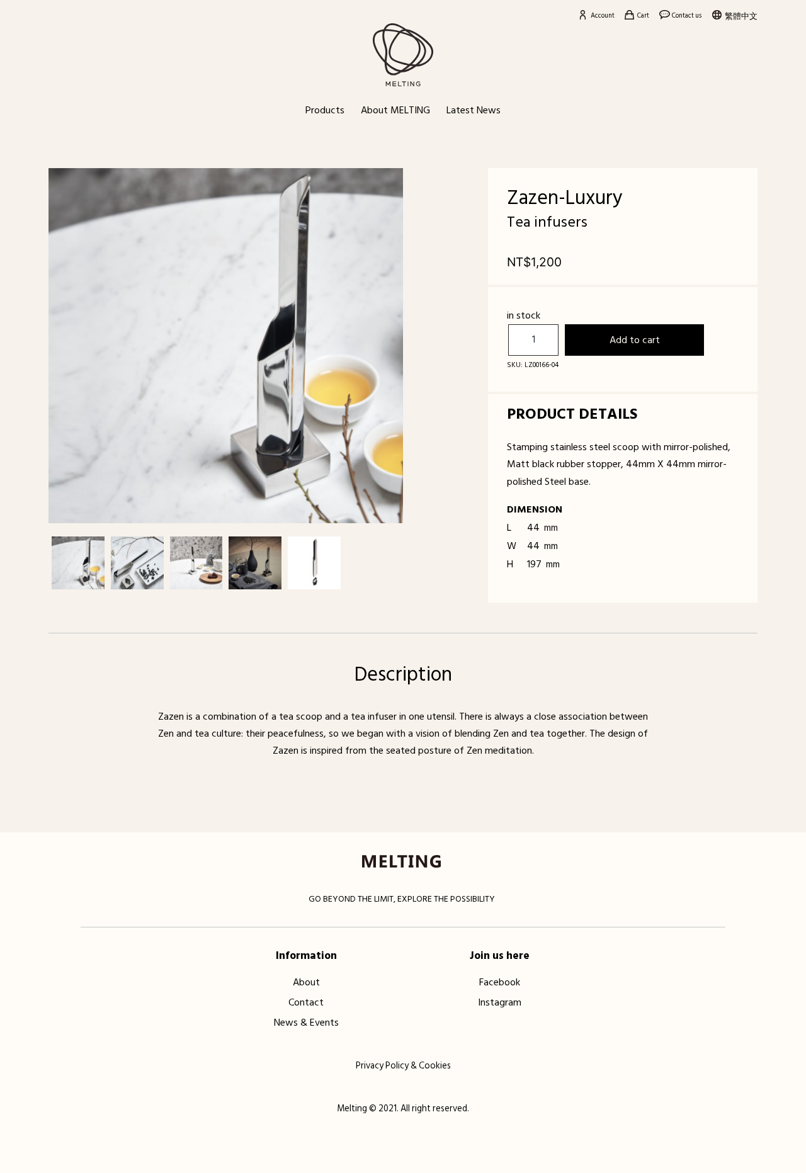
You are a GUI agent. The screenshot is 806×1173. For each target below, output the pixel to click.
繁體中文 (741, 16)
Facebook (499, 981)
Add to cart (635, 340)
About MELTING (395, 110)
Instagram (499, 1002)
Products (324, 110)
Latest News (473, 110)
